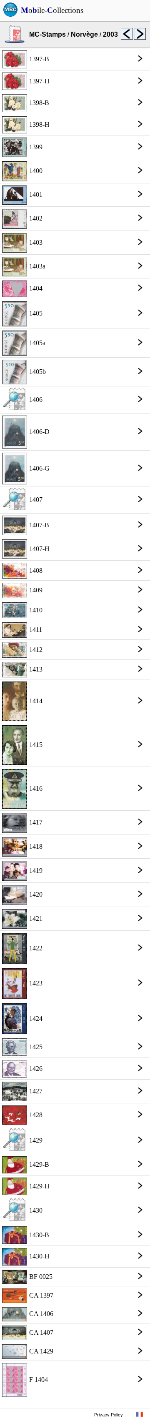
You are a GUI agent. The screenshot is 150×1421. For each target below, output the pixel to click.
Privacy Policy (108, 1414)
